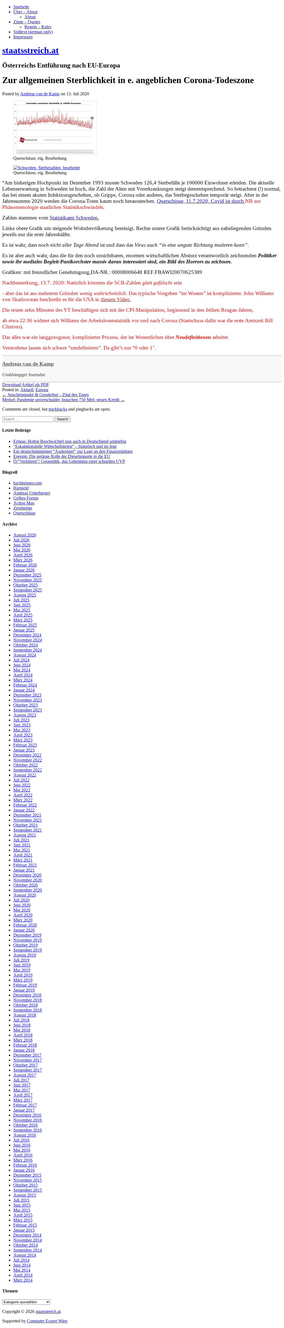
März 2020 (22, 920)
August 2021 (24, 835)
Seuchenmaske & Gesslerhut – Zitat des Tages (45, 394)
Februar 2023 (25, 745)
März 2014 (22, 1280)
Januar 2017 (24, 1110)
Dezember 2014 (27, 1235)
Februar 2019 (25, 985)
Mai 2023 (21, 730)
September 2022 (27, 770)
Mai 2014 (21, 1270)
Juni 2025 (22, 605)
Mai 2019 (21, 970)
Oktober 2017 (25, 1065)
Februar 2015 (25, 1225)
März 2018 (22, 1040)
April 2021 (22, 855)
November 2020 (27, 880)
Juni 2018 (22, 1025)
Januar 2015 (24, 1230)
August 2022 (24, 775)
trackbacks (58, 409)
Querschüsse (24, 513)
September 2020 (27, 890)
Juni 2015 (22, 1205)
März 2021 (22, 860)
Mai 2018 (21, 1030)
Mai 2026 (21, 550)
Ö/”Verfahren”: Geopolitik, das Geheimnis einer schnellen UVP (69, 461)
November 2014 (27, 1240)
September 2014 (27, 1250)
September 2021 (27, 830)
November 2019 (27, 940)
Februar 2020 (25, 925)
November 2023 (27, 700)
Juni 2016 (22, 1145)
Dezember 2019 (27, 935)
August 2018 (24, 1015)
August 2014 (24, 1255)
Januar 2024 (24, 690)
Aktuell (26, 389)
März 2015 (22, 1220)
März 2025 (22, 620)
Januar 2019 (24, 990)
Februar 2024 (25, 685)
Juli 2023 (21, 720)
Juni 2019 (22, 965)
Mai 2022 (21, 790)
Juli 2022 (21, 780)
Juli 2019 (21, 960)
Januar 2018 (24, 1050)
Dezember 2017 (27, 1055)
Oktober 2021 (25, 825)
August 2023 (24, 715)
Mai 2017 (21, 1090)
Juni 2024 (22, 665)
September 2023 (27, 710)
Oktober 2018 (25, 1005)
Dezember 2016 (27, 1115)
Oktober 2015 (25, 1185)
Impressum (22, 36)
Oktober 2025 (25, 585)
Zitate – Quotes (26, 21)
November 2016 (27, 1120)
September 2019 (27, 950)
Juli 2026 (21, 540)
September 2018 (27, 1010)
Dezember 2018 (27, 995)
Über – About (25, 11)
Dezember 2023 (27, 695)
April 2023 (22, 735)
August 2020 (24, 895)
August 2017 (24, 1075)
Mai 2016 (21, 1150)
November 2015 (27, 1180)
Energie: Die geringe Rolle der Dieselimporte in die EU (61, 456)
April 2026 (22, 555)
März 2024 (22, 680)
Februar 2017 (25, 1105)
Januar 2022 (24, 810)
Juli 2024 (21, 660)
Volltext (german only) (33, 31)
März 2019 (22, 980)
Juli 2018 (21, 1020)
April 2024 (22, 675)
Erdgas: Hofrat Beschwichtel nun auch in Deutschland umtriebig (69, 441)
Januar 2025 (24, 630)
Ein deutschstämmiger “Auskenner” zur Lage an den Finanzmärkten (73, 451)
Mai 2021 (21, 850)
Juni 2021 (22, 845)
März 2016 (22, 1160)
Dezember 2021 (27, 815)
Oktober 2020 (25, 885)
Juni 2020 (22, 905)
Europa (42, 389)
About (30, 16)
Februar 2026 (25, 565)
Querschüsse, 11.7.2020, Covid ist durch (201, 201)
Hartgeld (21, 488)
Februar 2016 (25, 1165)
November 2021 (27, 820)
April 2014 (22, 1275)
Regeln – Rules (37, 26)
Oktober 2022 (25, 765)
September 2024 (27, 650)
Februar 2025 (25, 625)
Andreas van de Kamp (28, 364)
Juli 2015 (21, 1200)
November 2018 (27, 1000)
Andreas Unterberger (31, 493)
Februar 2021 (25, 865)
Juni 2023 (22, 725)
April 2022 (22, 795)
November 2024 (27, 640)
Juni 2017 (22, 1085)
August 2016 (24, 1135)
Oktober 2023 (25, 705)
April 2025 (22, 615)
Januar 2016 (24, 1170)
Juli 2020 (21, 900)
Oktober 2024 (25, 645)
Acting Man (23, 503)
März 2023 (22, 740)
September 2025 (27, 590)
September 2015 (27, 1190)
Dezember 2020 (27, 875)
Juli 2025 (21, 600)
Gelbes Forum (25, 498)
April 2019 (22, 975)
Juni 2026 (22, 545)
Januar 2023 (24, 750)
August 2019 (24, 955)
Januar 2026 (24, 570)
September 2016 (27, 1130)
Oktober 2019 (25, 945)
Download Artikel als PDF (25, 384)
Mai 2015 (21, 1210)
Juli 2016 (21, 1140)
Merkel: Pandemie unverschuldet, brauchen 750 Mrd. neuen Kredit (63, 399)
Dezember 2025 (27, 575)
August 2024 (24, 655)
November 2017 (27, 1060)
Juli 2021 (21, 840)
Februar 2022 (25, 805)
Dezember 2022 (27, 755)
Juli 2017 (21, 1080)
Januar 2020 (24, 930)
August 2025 (24, 595)
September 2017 (27, 1070)
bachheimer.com (27, 483)
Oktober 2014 (25, 1245)
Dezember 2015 (27, 1175)
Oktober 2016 (25, 1125)
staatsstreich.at (48, 1311)
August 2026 (24, 535)
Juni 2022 (22, 785)
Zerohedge (22, 508)
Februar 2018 (25, 1045)
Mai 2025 (21, 610)
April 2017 (22, 1095)
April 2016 (22, 1155)
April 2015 (22, 1215)
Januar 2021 (24, 870)
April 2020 (22, 915)
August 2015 (24, 1195)
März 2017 (22, 1100)
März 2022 (22, 800)
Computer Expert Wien (47, 1321)
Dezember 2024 (27, 635)
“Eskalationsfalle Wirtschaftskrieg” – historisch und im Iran (64, 446)
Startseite (21, 6)
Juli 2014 (21, 1260)
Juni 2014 (22, 1265)
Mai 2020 (21, 910)
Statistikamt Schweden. (74, 218)
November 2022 (27, 760)
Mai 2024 (21, 670)
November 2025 (27, 580)
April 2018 (22, 1035)
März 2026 (22, 560)
